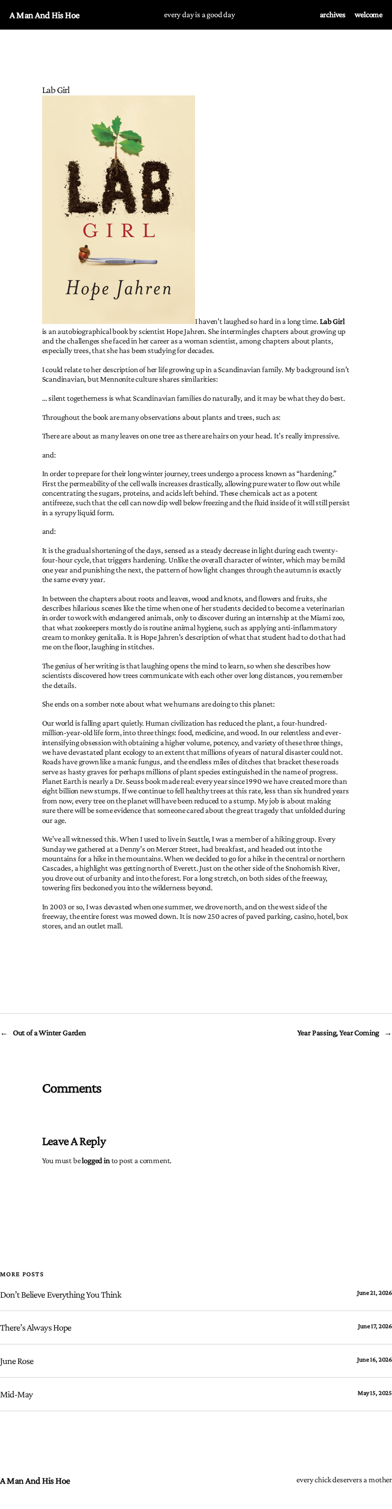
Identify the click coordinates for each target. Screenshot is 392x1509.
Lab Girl (332, 321)
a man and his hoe (45, 15)
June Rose (16, 1360)
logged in (95, 1160)
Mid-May (16, 1394)
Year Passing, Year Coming (338, 1032)
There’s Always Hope (35, 1327)
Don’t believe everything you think (60, 1294)
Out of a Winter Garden (49, 1032)
